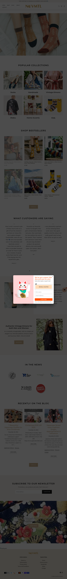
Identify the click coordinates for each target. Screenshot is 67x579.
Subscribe (44, 299)
